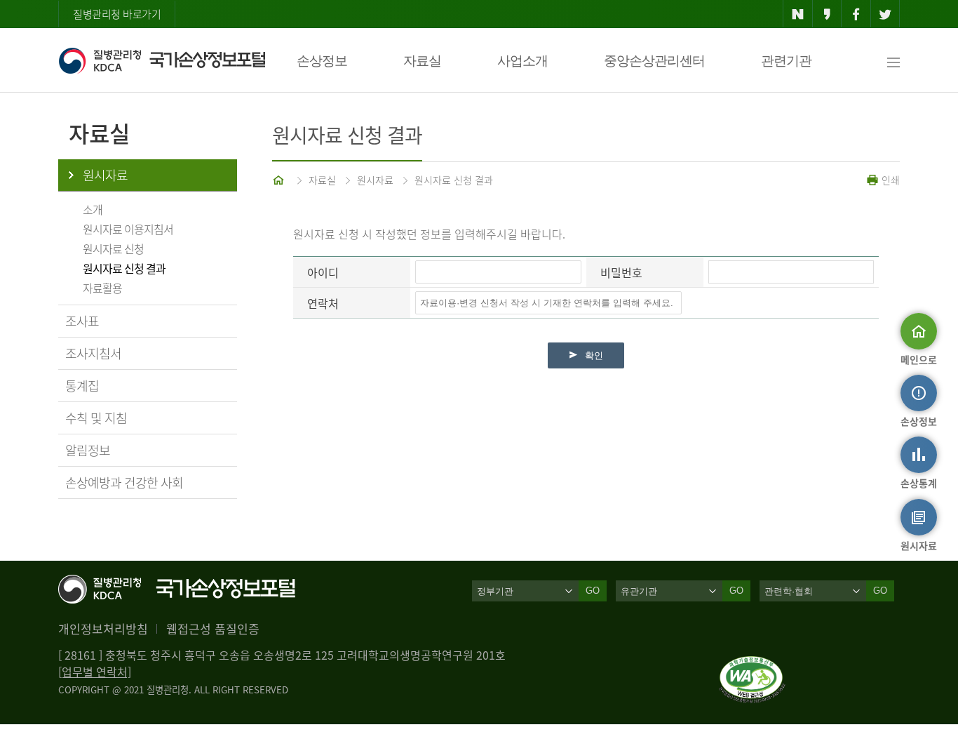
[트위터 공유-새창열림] (885, 14)
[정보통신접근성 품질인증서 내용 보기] (752, 664)
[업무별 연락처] (94, 671)
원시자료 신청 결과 (124, 268)
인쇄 (889, 180)
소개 (92, 209)
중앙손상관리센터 (654, 60)
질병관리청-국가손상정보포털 (161, 60)
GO (593, 590)
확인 (594, 355)
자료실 (422, 60)
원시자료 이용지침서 (128, 228)
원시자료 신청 (113, 248)
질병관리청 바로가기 (117, 14)
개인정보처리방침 (103, 628)
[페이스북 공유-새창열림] (856, 14)
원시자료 (105, 175)
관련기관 (786, 60)
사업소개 (522, 60)
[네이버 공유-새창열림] (797, 14)
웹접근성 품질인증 (212, 628)
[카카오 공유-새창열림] (827, 14)
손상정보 (322, 60)
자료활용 (102, 287)
